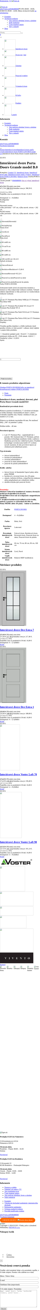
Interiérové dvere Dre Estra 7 (17, 629)
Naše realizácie (14, 23)
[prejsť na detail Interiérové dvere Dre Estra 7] (13, 625)
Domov (2, 150)
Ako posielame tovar (11, 1191)
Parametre (7, 395)
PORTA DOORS (20, 509)
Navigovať (4, 1155)
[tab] (22, 393)
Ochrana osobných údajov (13, 1209)
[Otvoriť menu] (1, 37)
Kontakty (7, 17)
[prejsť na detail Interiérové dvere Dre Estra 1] (13, 702)
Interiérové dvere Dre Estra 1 (17, 707)
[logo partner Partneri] (16, 865)
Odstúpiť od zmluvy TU (13, 1189)
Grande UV (12, 173)
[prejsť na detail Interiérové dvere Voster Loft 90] (11, 837)
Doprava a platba (10, 1187)
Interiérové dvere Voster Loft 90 (18, 842)
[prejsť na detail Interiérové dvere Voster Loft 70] (10, 770)
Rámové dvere (23, 177)
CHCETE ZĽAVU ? (10, 1220)
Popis (6, 393)
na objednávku (11, 1151)
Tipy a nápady (14, 27)
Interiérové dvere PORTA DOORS (18, 152)
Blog (6, 29)
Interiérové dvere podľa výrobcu (19, 175)
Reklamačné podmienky (12, 1207)
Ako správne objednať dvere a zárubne (22, 21)
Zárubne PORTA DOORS (9, 387)
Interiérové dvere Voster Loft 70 (18, 774)
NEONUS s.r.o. (14, 1227)
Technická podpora (11, 19)
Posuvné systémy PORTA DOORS (16, 389)
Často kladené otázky (16, 25)
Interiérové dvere (11, 150)
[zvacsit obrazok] (18, 156)
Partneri (2, 965)
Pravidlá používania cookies (14, 1211)
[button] (2, 644)
